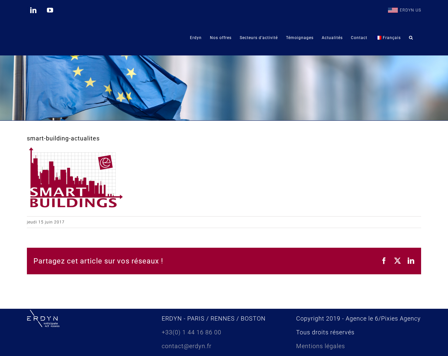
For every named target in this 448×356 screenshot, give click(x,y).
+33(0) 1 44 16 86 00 (191, 332)
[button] (411, 37)
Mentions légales (320, 346)
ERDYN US (410, 10)
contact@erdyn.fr (187, 346)
